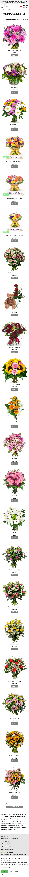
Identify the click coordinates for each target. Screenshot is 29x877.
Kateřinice (9, 9)
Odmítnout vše (5, 875)
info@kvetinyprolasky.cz (8, 849)
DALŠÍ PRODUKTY (14, 807)
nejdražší (25, 19)
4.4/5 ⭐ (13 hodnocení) (7, 852)
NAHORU (4, 803)
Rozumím (4, 871)
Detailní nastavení (14, 871)
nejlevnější (19, 19)
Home (2, 9)
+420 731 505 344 (6, 846)
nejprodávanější (11, 19)
